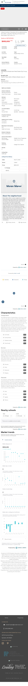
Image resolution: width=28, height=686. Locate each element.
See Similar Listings (20, 45)
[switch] (19, 29)
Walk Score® (17, 273)
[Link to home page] (8, 2)
